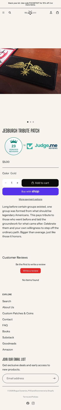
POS (30, 391)
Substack (8, 337)
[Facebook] (28, 403)
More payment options (30, 199)
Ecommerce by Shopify (44, 391)
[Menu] (3, 12)
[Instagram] (33, 403)
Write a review (30, 270)
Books (6, 331)
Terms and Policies (30, 397)
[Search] (10, 12)
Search (6, 301)
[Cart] (57, 12)
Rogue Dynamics (20, 391)
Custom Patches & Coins (17, 313)
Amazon (7, 349)
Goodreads (9, 343)
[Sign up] (54, 378)
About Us (8, 307)
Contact (7, 319)
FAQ (5, 325)
